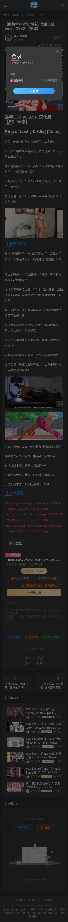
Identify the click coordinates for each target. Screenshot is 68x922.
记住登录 (18, 80)
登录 (35, 91)
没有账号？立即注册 (21, 63)
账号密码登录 (50, 80)
